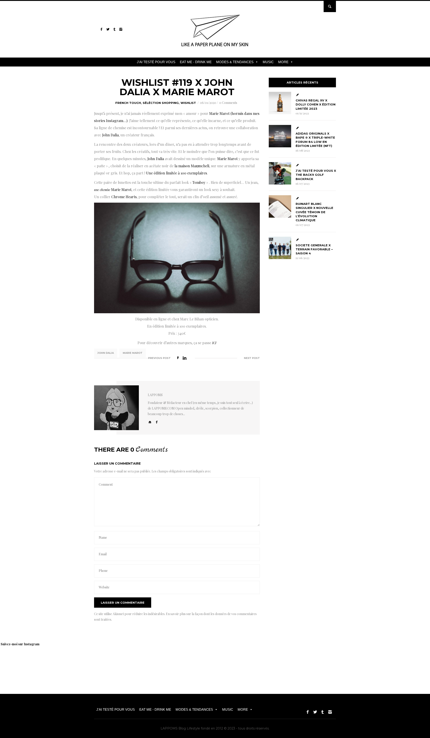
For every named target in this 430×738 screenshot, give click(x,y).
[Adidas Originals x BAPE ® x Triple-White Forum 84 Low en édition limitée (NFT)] (280, 136)
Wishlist (188, 103)
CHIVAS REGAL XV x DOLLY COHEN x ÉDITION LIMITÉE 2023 (315, 104)
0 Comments (228, 103)
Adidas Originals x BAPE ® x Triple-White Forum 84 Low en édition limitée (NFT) (315, 140)
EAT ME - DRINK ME (196, 62)
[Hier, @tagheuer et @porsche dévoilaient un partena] (293, 660)
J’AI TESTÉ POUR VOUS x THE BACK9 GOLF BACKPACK (316, 174)
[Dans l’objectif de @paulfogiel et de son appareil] (136, 660)
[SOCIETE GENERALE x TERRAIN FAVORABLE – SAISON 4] (280, 248)
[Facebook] (157, 422)
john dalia (105, 352)
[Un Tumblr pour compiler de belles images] (114, 29)
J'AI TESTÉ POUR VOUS (156, 62)
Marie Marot (132, 352)
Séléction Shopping (161, 103)
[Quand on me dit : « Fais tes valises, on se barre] (262, 660)
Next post (252, 358)
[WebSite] (150, 422)
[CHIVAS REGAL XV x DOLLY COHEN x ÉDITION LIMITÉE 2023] (280, 103)
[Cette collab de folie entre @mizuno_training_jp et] (356, 660)
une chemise (102, 190)
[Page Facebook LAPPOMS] (101, 29)
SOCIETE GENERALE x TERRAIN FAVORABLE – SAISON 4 (314, 249)
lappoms (155, 395)
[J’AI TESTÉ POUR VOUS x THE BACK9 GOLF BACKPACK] (280, 173)
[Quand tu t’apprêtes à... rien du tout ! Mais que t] (168, 660)
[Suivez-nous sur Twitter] (107, 29)
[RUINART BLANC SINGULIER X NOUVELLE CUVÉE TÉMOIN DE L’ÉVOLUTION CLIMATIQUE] (280, 206)
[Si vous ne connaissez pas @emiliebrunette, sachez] (324, 660)
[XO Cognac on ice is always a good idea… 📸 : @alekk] (74, 660)
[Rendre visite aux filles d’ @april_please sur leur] (105, 660)
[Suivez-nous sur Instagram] (120, 29)
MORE (283, 62)
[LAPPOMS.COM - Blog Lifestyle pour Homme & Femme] (215, 48)
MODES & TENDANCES (235, 62)
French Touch (128, 103)
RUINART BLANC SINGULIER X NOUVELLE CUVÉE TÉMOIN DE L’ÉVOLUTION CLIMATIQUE (314, 212)
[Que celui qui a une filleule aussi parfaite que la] (199, 660)
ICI (214, 343)
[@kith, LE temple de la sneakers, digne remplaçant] (230, 660)
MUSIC (268, 62)
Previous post (159, 358)
